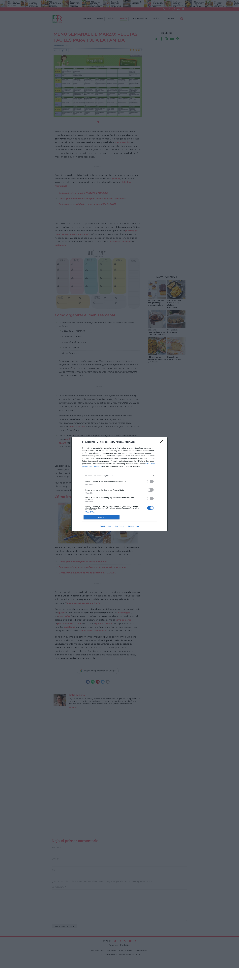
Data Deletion (105, 526)
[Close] (162, 442)
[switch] (150, 481)
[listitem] (119, 476)
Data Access (119, 526)
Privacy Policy (133, 526)
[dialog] (119, 484)
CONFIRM (101, 517)
